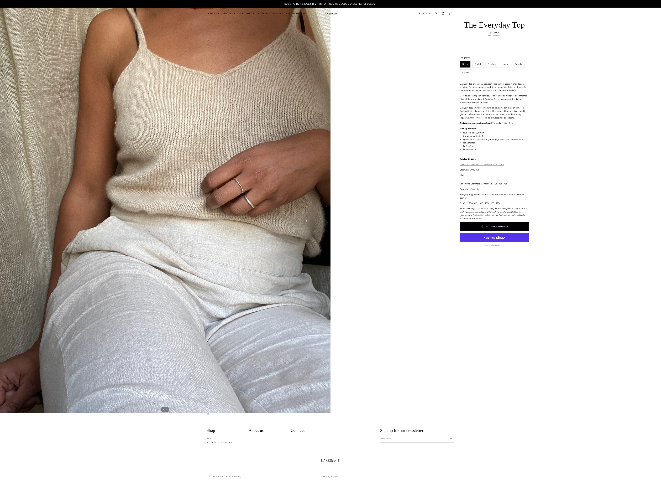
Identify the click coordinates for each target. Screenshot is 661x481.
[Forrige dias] (4, 206)
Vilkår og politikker (330, 476)
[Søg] (436, 13)
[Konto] (443, 13)
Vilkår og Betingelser (219, 442)
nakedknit (219, 476)
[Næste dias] (326, 206)
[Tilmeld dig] (451, 439)
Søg (209, 438)
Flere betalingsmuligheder (494, 245)
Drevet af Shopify (233, 476)
